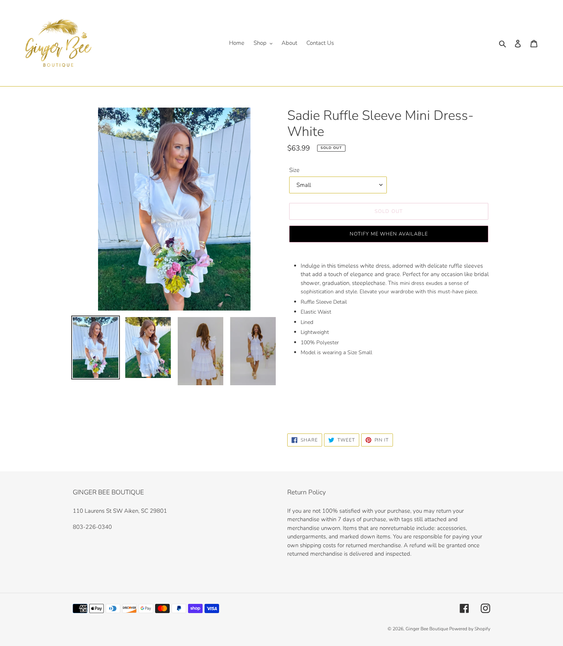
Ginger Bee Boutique (427, 629)
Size (294, 170)
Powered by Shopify (469, 629)
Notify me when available (389, 234)
